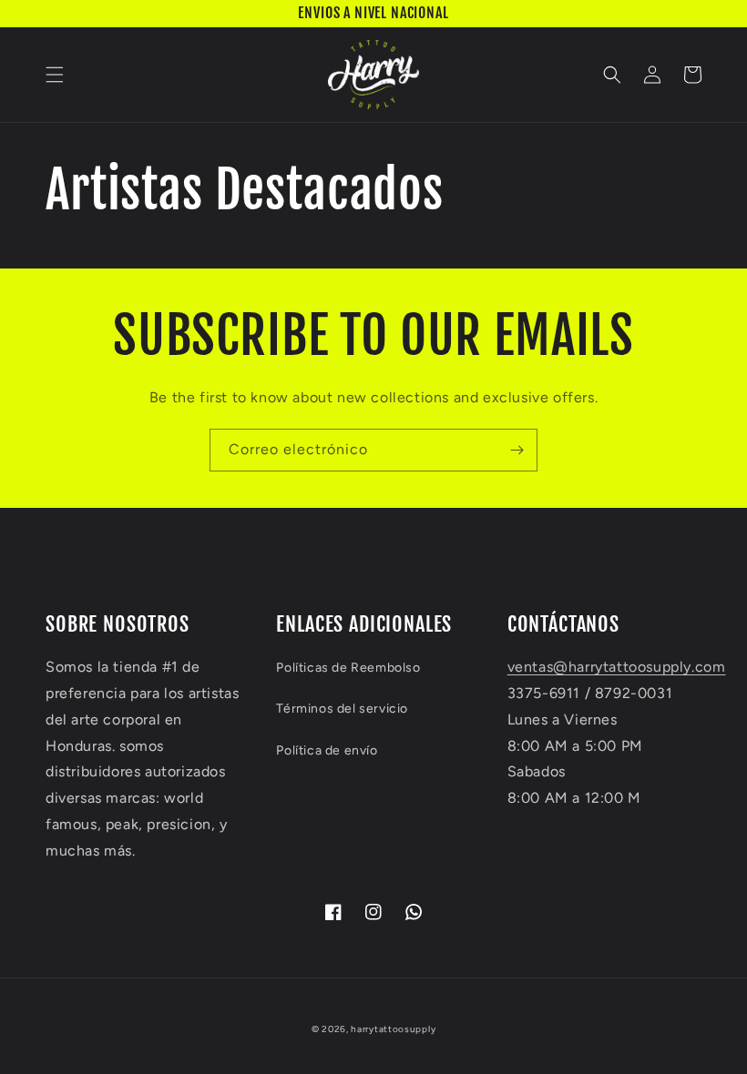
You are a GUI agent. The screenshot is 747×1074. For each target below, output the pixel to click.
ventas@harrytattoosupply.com (616, 666)
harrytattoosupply (393, 1029)
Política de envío (326, 750)
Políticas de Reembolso (348, 667)
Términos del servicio (342, 708)
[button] (55, 75)
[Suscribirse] (516, 450)
